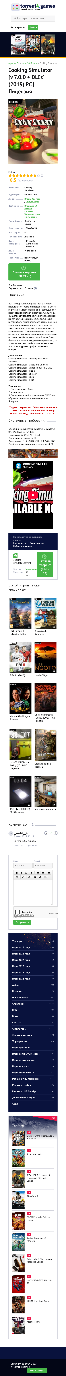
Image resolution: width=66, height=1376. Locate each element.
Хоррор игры (33, 1041)
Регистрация (18, 27)
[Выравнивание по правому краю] (48, 873)
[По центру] (43, 873)
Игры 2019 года (32, 198)
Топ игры (33, 941)
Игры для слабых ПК (33, 1072)
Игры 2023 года (33, 966)
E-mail (37, 861)
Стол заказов (37, 542)
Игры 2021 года (33, 978)
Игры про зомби (33, 1047)
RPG (33, 1009)
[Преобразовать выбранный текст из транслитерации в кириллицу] (40, 877)
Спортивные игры (33, 1034)
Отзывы (31, 288)
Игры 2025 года (33, 953)
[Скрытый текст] (29, 877)
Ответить (20, 845)
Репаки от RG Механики (33, 1078)
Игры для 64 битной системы (30, 208)
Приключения (33, 997)
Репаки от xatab (33, 1085)
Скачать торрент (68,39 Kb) (24, 274)
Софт (15, 1103)
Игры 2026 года (33, 947)
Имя (15, 861)
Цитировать (33, 845)
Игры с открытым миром (33, 1053)
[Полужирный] (16, 873)
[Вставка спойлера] (45, 877)
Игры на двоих (33, 1066)
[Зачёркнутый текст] (32, 873)
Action (33, 984)
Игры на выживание (33, 1059)
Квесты (33, 1022)
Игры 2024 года (33, 959)
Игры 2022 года (33, 972)
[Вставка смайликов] (17, 877)
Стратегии (33, 1003)
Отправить (22, 922)
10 (42, 175)
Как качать (19, 542)
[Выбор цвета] (23, 877)
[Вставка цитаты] (34, 877)
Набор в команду (22, 546)
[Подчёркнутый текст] (26, 873)
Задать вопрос (37, 1370)
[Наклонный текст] (21, 873)
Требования (15, 285)
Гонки (33, 1016)
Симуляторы (33, 1028)
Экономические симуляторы (32, 215)
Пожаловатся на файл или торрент (27, 538)
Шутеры (33, 991)
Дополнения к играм (33, 1097)
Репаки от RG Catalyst (33, 1091)
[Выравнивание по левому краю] (38, 873)
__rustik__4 (20, 833)
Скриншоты (14, 288)
